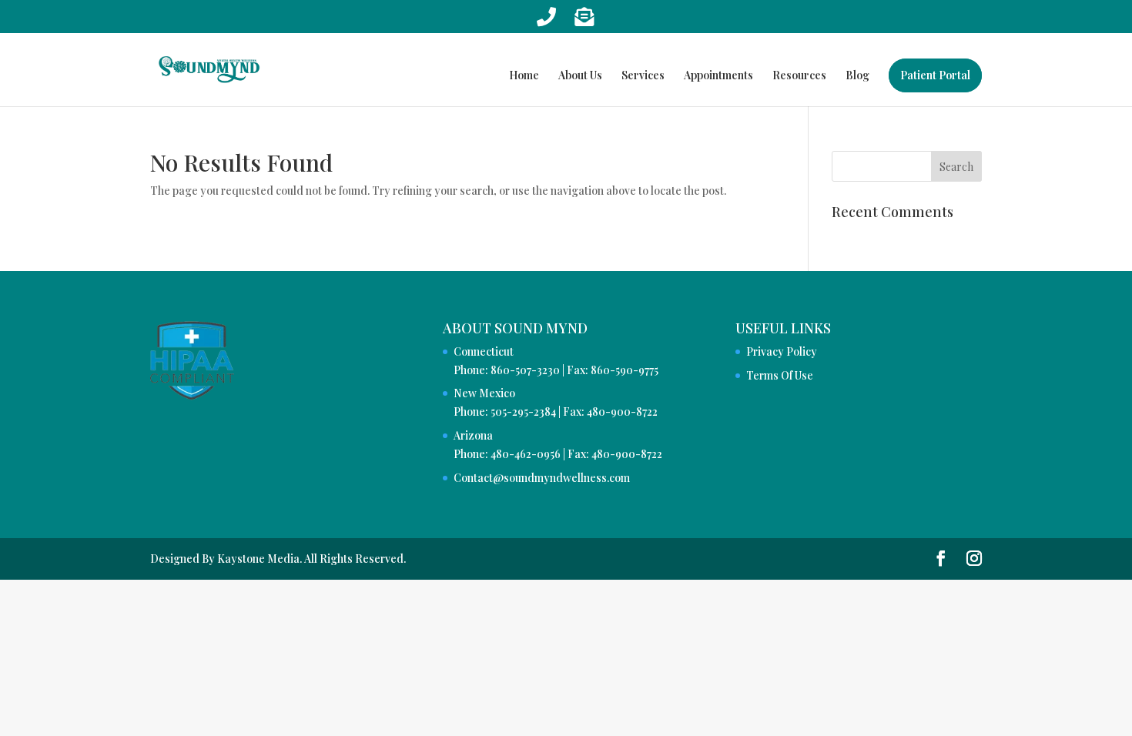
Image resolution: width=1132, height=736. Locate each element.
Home (524, 76)
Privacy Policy (781, 351)
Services (643, 76)
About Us (580, 76)
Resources (799, 76)
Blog (857, 76)
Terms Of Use (779, 375)
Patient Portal (935, 75)
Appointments (718, 76)
